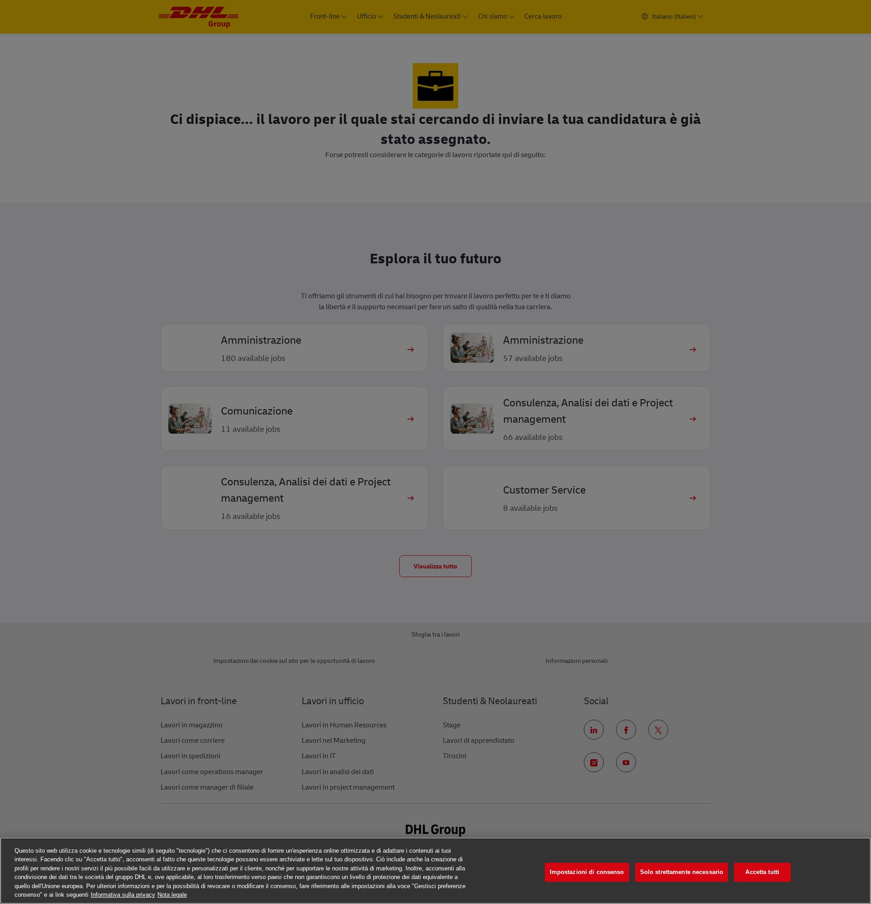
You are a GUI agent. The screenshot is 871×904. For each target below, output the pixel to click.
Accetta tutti (762, 872)
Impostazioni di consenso (587, 872)
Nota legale (172, 894)
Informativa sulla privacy (123, 894)
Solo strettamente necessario (682, 872)
